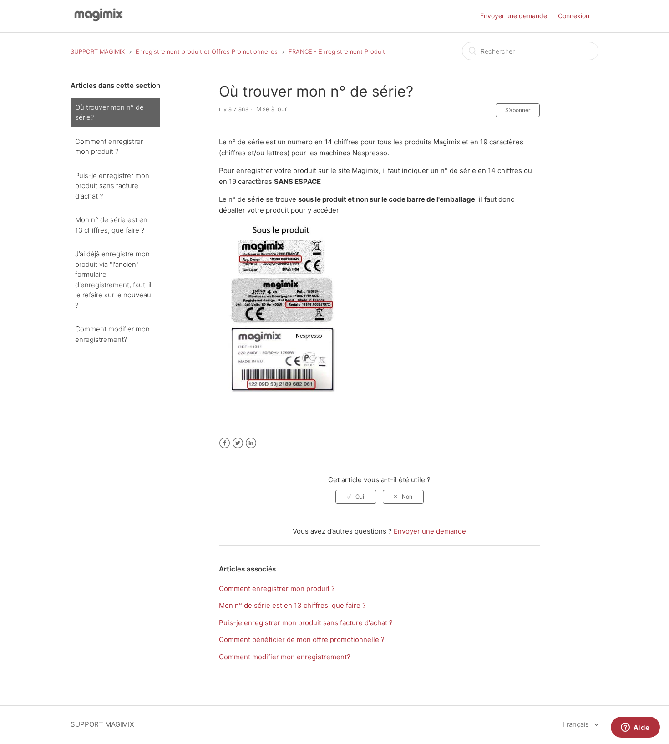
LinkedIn (251, 443)
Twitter (237, 443)
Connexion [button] (573, 16)
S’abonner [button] (517, 110)
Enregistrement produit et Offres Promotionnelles (207, 51)
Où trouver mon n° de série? (109, 112)
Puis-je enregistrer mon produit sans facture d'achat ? (112, 185)
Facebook (224, 443)
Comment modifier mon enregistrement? (112, 334)
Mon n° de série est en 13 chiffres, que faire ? (111, 224)
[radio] (355, 497)
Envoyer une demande (513, 16)
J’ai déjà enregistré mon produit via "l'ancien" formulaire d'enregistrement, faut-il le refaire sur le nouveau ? (113, 280)
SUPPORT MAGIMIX (98, 51)
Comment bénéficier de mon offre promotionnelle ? (302, 639)
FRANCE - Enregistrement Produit (337, 51)
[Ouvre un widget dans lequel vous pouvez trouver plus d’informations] (635, 728)
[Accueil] (97, 20)
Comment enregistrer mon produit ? (109, 146)
